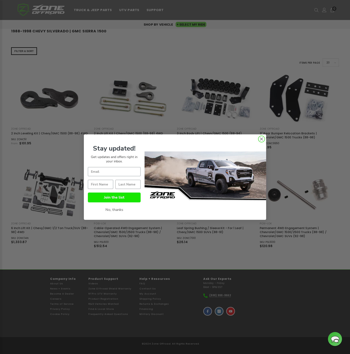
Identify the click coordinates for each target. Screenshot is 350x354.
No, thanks (114, 209)
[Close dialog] (261, 139)
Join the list (114, 197)
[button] (335, 339)
